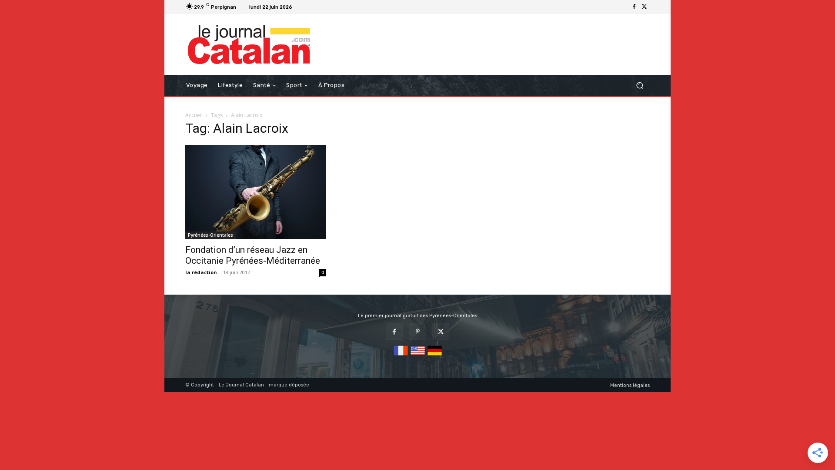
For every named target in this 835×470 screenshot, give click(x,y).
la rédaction (201, 272)
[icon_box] (306, 8)
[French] (400, 355)
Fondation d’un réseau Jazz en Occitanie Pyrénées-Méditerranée (252, 255)
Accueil (194, 115)
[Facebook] (634, 7)
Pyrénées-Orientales (210, 235)
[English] (417, 355)
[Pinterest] (417, 331)
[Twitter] (644, 7)
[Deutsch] (434, 355)
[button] (639, 85)
